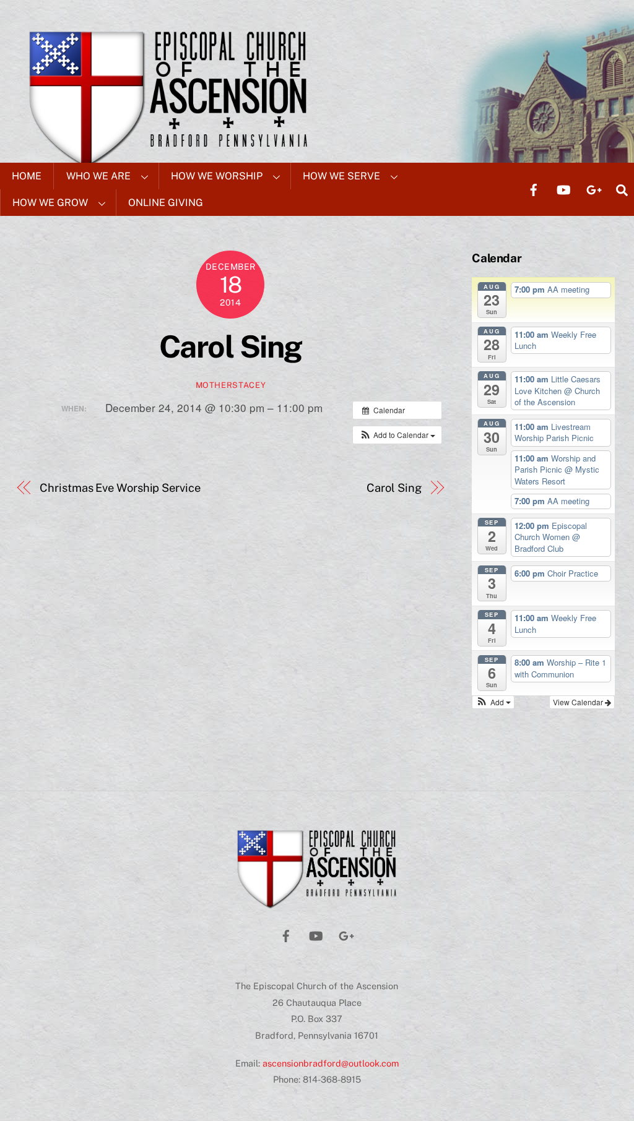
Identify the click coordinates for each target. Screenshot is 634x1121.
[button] (397, 435)
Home (26, 176)
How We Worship (217, 176)
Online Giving (165, 202)
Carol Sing (230, 346)
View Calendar (579, 702)
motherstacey (231, 385)
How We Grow (50, 202)
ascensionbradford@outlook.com (331, 1063)
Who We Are (98, 176)
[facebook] (533, 188)
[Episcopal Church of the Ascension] (317, 904)
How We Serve (341, 176)
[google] (593, 188)
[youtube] (563, 188)
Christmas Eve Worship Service (120, 487)
